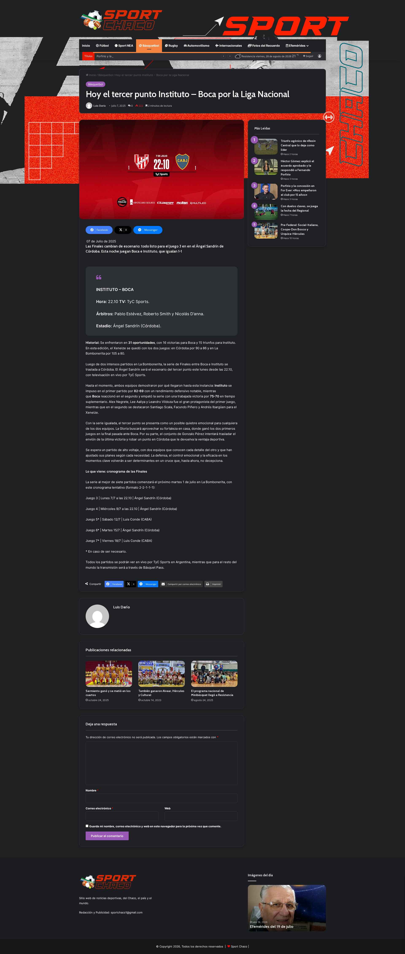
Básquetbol (150, 45)
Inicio (86, 45)
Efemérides (296, 45)
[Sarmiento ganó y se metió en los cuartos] (109, 674)
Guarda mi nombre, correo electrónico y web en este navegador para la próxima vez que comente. (155, 826)
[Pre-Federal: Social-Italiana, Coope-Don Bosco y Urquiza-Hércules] (266, 231)
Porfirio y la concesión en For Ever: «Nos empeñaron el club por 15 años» (145, 56)
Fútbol (104, 45)
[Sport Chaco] (121, 20)
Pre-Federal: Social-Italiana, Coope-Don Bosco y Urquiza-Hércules (299, 229)
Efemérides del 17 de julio (271, 926)
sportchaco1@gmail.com (126, 912)
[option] (287, 908)
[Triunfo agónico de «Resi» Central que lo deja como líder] (266, 147)
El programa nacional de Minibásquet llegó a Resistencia (212, 693)
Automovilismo (198, 45)
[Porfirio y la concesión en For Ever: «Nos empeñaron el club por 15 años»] (266, 192)
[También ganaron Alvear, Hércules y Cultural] (161, 674)
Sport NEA (125, 45)
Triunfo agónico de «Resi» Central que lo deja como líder (298, 145)
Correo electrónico (99, 808)
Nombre (92, 790)
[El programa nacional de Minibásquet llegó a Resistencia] (214, 674)
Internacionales (230, 45)
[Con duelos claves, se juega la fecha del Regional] (266, 212)
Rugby (173, 45)
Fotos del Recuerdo (266, 45)
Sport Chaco (239, 946)
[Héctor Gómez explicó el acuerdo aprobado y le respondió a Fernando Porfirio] (266, 167)
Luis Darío (99, 105)
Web (167, 808)
